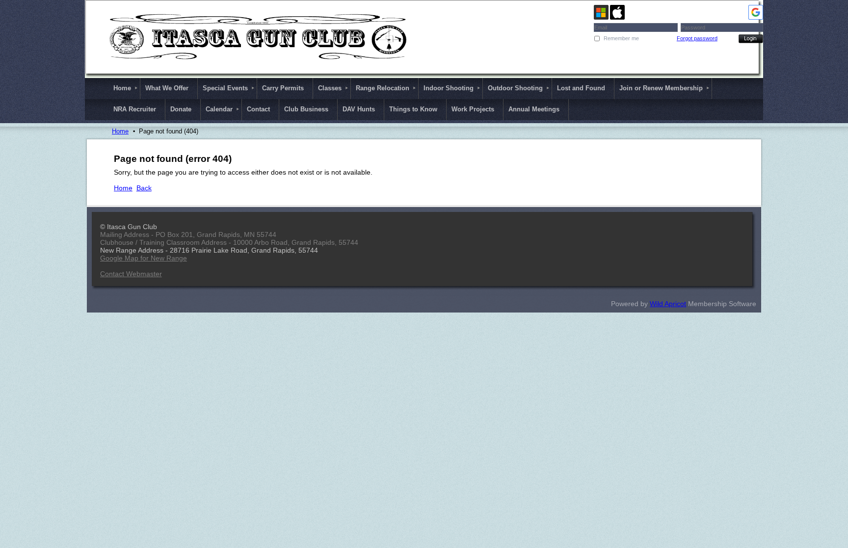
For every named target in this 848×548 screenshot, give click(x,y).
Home (120, 131)
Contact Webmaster (131, 274)
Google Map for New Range (143, 258)
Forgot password (697, 38)
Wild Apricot (668, 304)
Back (144, 188)
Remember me (621, 38)
